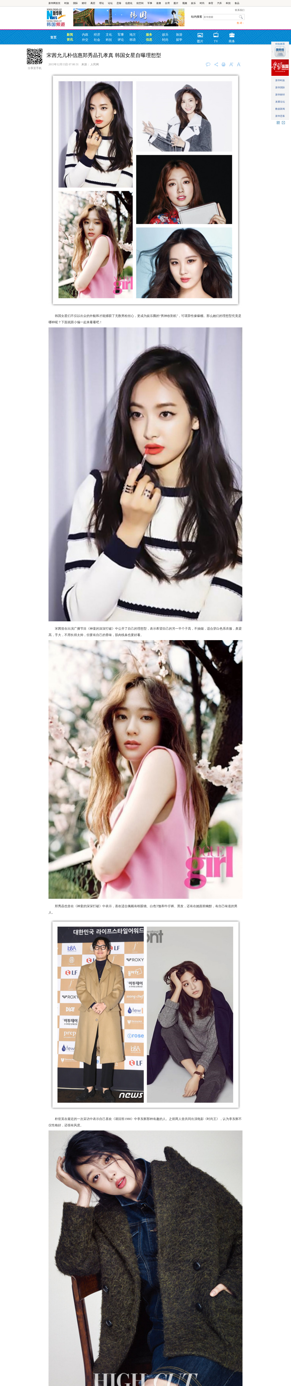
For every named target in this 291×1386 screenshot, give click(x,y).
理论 (101, 3)
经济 (97, 34)
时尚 (202, 3)
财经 (84, 3)
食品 (237, 3)
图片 (176, 3)
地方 (132, 34)
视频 (184, 3)
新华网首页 (54, 3)
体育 (210, 3)
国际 (75, 3)
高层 (92, 3)
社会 (97, 39)
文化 (109, 34)
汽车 (219, 3)
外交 (85, 39)
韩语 (132, 39)
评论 (121, 39)
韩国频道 (60, 18)
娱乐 (193, 3)
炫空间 (140, 3)
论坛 (110, 3)
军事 (149, 3)
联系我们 (239, 10)
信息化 (128, 3)
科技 (228, 3)
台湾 (167, 3)
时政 (66, 3)
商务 (232, 33)
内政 (85, 34)
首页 (53, 37)
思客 (119, 3)
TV (216, 33)
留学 (179, 39)
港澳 (158, 3)
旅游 (179, 34)
